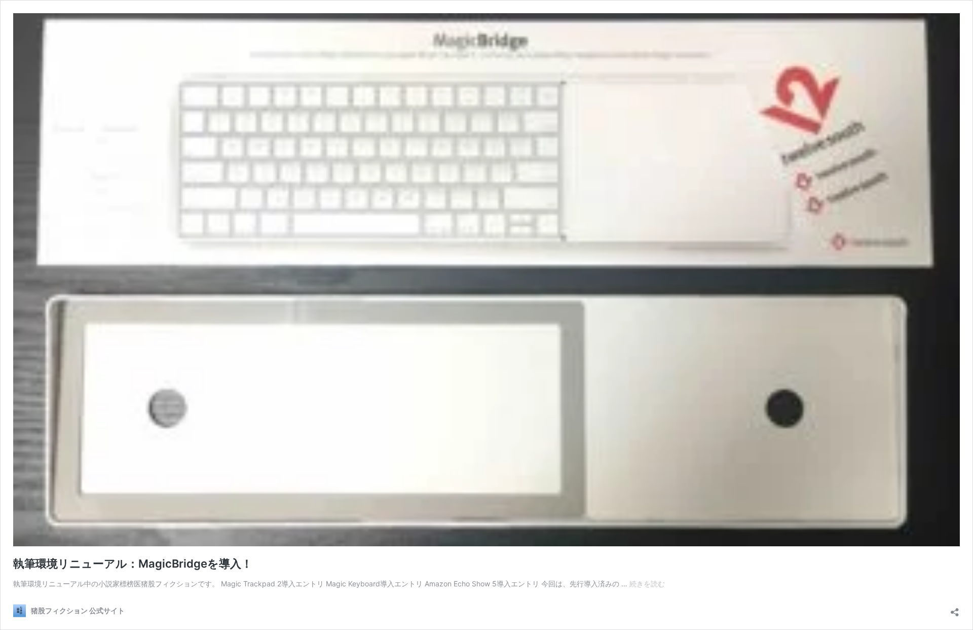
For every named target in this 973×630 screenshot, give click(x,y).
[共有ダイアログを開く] (955, 609)
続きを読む (647, 583)
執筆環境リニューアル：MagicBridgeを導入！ (132, 563)
